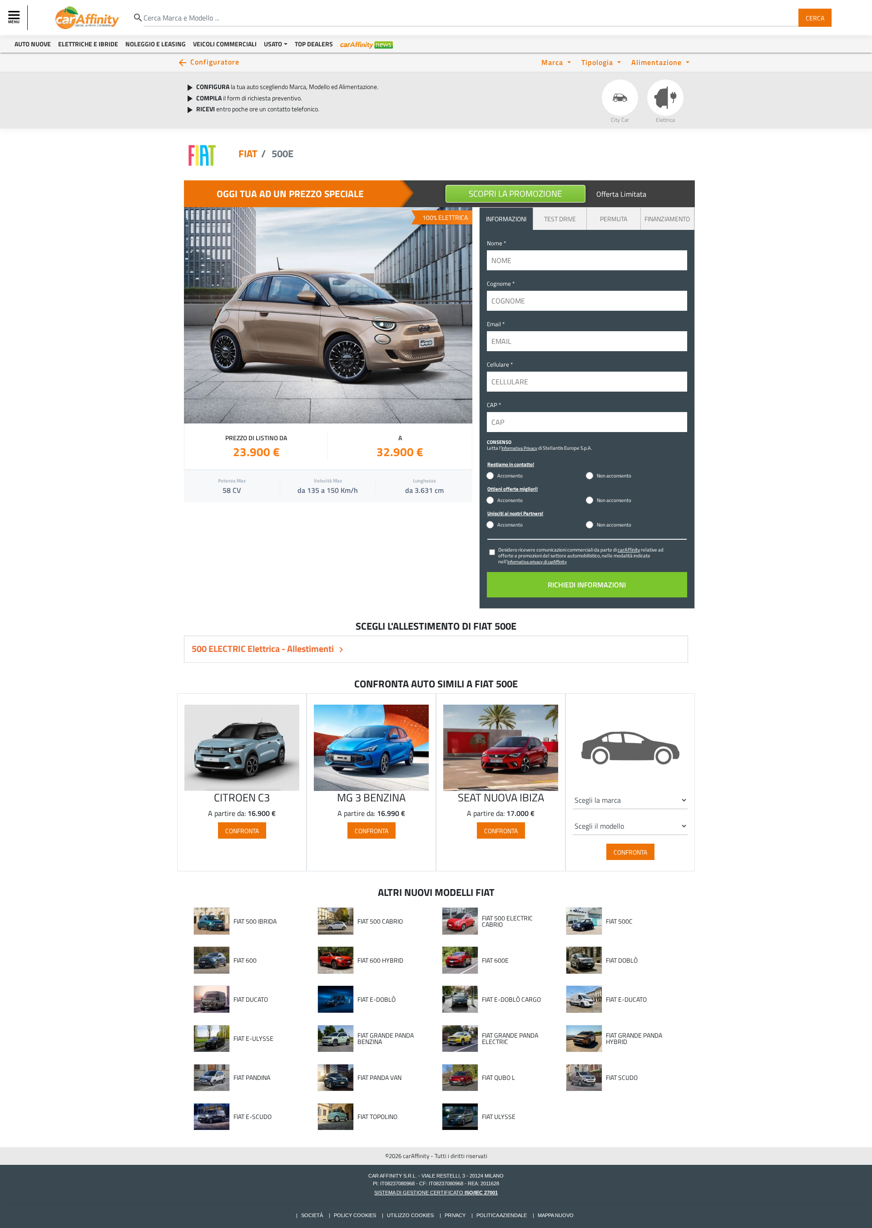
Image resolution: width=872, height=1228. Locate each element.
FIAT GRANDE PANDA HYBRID (634, 1038)
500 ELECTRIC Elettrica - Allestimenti (264, 648)
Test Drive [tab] (560, 218)
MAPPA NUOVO (556, 1215)
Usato (273, 44)
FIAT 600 (245, 960)
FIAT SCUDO (622, 1077)
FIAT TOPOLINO (377, 1117)
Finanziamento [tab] (667, 218)
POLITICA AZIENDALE (501, 1215)
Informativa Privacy (519, 448)
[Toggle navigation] (15, 17)
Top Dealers (314, 44)
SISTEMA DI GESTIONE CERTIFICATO (436, 1192)
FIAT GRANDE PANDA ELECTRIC (510, 1038)
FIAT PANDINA (251, 1077)
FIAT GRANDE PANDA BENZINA (385, 1038)
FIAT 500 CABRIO (380, 921)
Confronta (242, 830)
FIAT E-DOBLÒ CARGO (511, 999)
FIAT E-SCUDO (252, 1117)
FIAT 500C (619, 921)
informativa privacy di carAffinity (537, 561)
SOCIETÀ (312, 1215)
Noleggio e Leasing (155, 44)
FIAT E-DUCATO (626, 999)
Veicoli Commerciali (225, 44)
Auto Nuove (33, 44)
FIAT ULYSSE (498, 1117)
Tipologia (598, 62)
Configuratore (214, 61)
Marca (553, 62)
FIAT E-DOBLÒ (376, 999)
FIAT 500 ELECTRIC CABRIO (507, 921)
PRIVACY (455, 1215)
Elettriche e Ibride (88, 44)
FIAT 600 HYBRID (380, 960)
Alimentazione (657, 62)
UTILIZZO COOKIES (410, 1215)
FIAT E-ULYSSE (253, 1038)
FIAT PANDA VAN (379, 1077)
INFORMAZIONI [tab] (506, 218)
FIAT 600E (495, 960)
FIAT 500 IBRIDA (255, 921)
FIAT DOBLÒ (622, 960)
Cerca (815, 17)
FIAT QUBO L (498, 1077)
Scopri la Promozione (515, 193)
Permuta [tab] (613, 218)
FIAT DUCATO (250, 999)
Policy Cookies (355, 1215)
